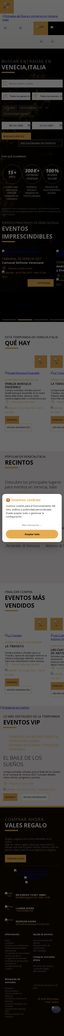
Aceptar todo (32, 534)
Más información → (32, 525)
